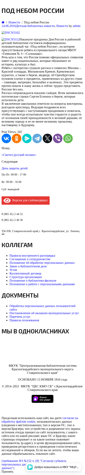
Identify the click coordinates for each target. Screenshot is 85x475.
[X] (47, 138)
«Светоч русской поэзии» (19, 154)
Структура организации (25, 277)
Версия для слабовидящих (29, 200)
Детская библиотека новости (35, 26)
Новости (62, 26)
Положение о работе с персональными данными (42, 284)
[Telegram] (37, 138)
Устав (13, 270)
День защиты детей (15, 168)
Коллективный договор (25, 273)
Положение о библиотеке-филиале (32, 280)
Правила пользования (24, 320)
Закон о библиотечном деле (28, 266)
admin (76, 26)
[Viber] (57, 138)
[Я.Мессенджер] (27, 138)
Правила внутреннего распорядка (32, 255)
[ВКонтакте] (6, 138)
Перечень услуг (20, 316)
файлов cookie (25, 421)
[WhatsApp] (68, 138)
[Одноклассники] (16, 138)
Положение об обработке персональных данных (42, 262)
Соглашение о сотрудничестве (29, 259)
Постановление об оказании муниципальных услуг (44, 313)
